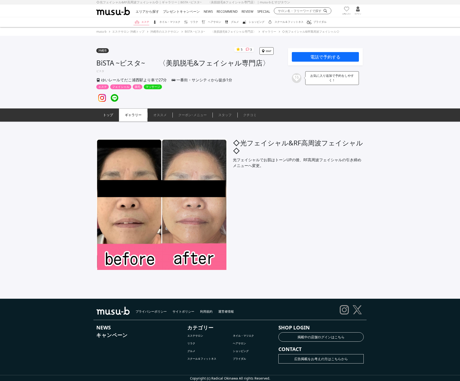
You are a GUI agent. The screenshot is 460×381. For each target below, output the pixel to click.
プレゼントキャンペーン (181, 11)
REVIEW (247, 11)
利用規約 (206, 311)
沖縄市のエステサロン (164, 32)
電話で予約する (325, 57)
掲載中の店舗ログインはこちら (321, 337)
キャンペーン (112, 335)
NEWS (208, 11)
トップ (108, 115)
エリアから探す (147, 11)
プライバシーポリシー (151, 311)
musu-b (101, 32)
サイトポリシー (183, 311)
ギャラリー (269, 32)
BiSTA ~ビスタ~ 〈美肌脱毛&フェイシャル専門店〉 (220, 32)
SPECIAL (263, 11)
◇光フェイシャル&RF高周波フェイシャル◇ (310, 32)
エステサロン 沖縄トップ (128, 32)
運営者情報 (226, 311)
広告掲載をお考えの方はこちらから (321, 359)
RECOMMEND (227, 11)
